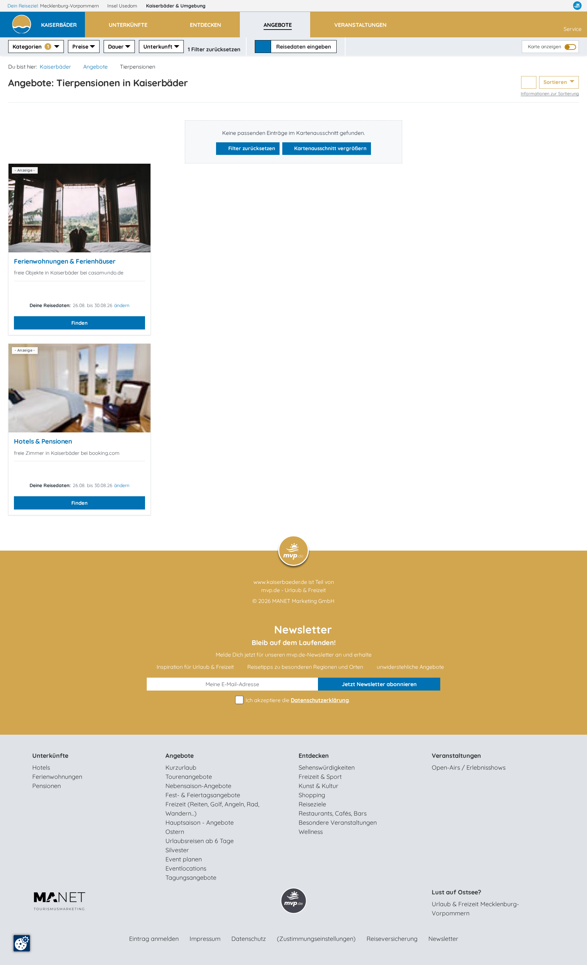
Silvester (177, 850)
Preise (80, 46)
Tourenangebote (188, 777)
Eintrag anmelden (154, 939)
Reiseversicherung (392, 939)
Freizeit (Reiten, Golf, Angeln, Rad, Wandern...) (212, 808)
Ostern (174, 832)
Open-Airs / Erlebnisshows (468, 767)
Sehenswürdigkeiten (327, 767)
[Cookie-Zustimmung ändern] (22, 943)
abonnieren (379, 684)
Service (573, 28)
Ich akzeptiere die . (297, 700)
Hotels (41, 767)
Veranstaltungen (456, 756)
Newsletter (443, 939)
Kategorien (31, 46)
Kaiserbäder (176, 6)
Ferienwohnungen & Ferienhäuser (64, 261)
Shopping (312, 795)
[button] (63, 22)
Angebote (95, 66)
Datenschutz (248, 939)
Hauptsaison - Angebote (199, 822)
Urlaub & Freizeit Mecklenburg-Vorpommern (475, 908)
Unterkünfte (50, 756)
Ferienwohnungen (57, 777)
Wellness (311, 832)
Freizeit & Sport (320, 777)
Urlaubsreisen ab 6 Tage (199, 841)
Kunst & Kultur (318, 786)
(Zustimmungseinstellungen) (316, 939)
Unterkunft (158, 46)
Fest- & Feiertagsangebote (202, 795)
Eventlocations (185, 868)
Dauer (116, 46)
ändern (121, 305)
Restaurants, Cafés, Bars (333, 813)
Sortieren (556, 82)
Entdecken (314, 756)
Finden (79, 323)
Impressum (205, 939)
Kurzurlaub (180, 767)
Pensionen (46, 786)
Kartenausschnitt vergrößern (330, 148)
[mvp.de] (577, 6)
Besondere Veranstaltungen (338, 822)
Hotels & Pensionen (43, 441)
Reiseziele (312, 804)
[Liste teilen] (528, 82)
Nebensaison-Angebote (198, 786)
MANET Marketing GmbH (303, 600)
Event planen (183, 859)
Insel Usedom (123, 6)
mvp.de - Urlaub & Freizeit (293, 590)
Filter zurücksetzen (251, 148)
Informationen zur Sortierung (550, 93)
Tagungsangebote (190, 877)
